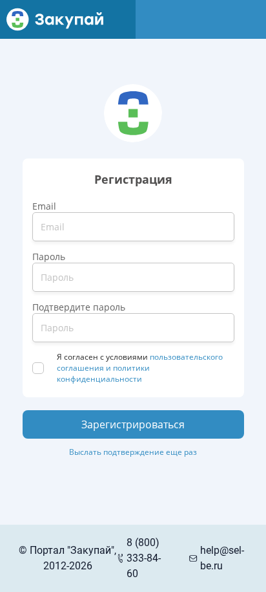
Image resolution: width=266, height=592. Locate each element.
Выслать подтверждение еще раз (133, 451)
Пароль (48, 256)
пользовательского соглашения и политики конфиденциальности (141, 367)
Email (44, 206)
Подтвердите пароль (78, 307)
